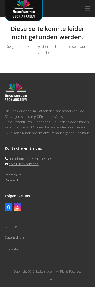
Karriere (11, 226)
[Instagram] (17, 207)
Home (47, 279)
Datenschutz (14, 180)
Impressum (13, 175)
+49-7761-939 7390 (38, 158)
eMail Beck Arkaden (24, 164)
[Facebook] (8, 207)
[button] (87, 8)
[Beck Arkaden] (16, 100)
